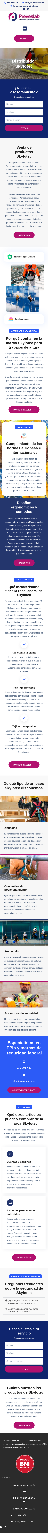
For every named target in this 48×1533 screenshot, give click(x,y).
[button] (25, 28)
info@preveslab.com (24, 1081)
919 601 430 (24, 1067)
